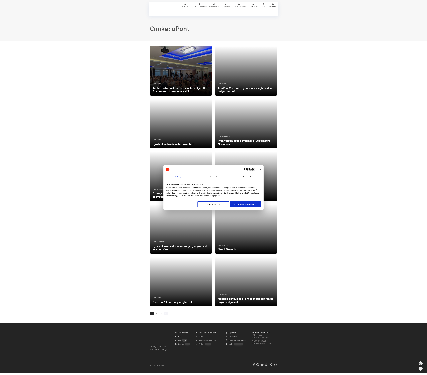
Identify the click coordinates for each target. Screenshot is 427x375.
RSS (182, 340)
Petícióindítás (214, 7)
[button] (421, 363)
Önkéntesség (254, 7)
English (204, 344)
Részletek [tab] (213, 177)
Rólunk (264, 7)
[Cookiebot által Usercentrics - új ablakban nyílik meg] (245, 169)
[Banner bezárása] (260, 169)
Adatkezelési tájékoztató (237, 340)
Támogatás (225, 7)
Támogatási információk (207, 340)
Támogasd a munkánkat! (207, 333)
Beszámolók (233, 336)
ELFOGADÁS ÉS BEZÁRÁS (245, 204)
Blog (179, 336)
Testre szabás (212, 204)
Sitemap (183, 344)
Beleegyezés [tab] (180, 177)
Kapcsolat (273, 7)
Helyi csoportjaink (239, 7)
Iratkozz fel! (185, 7)
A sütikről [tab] (247, 177)
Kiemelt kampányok (200, 7)
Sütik (235, 344)
